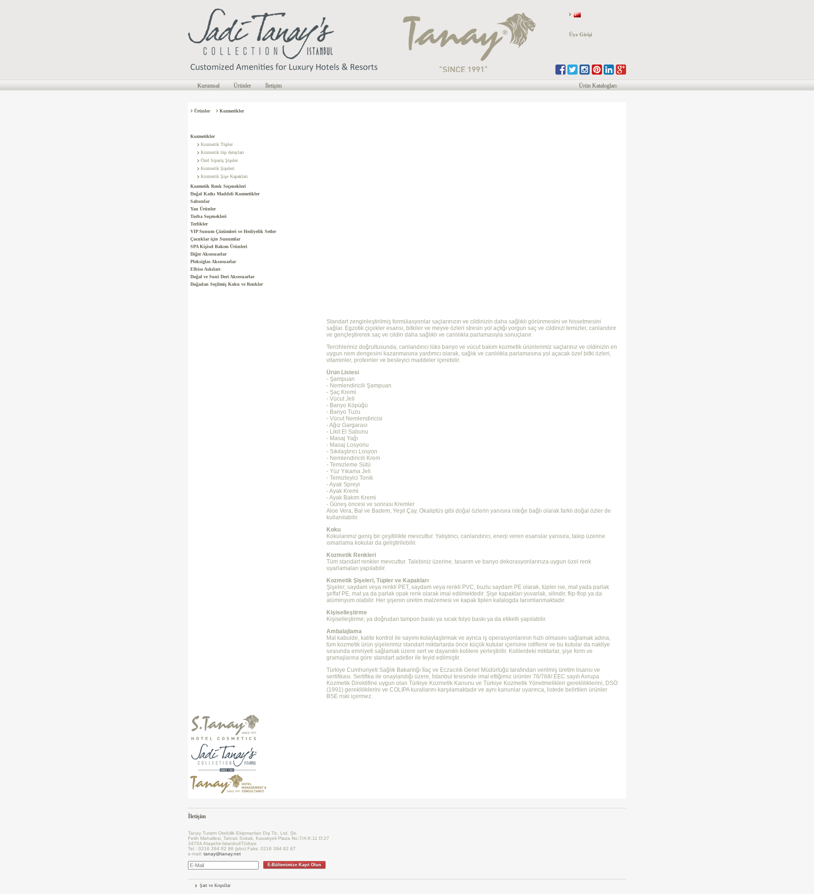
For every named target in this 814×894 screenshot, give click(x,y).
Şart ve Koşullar (215, 885)
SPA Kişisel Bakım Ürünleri (218, 246)
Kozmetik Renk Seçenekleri (218, 186)
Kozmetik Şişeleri (218, 168)
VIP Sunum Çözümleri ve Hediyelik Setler (233, 231)
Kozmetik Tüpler (217, 144)
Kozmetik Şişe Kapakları (224, 176)
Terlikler (199, 223)
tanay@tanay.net (222, 853)
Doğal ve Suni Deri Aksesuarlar (222, 276)
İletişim (273, 85)
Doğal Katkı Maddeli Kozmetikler (225, 193)
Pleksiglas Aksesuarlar (213, 261)
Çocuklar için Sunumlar (215, 239)
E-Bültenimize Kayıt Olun (294, 864)
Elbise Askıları (205, 269)
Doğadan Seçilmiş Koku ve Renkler (226, 284)
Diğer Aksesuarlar (208, 254)
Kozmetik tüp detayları (222, 152)
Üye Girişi (580, 34)
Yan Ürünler (203, 208)
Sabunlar (200, 201)
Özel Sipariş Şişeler (219, 160)
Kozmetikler (202, 136)
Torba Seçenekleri (208, 216)
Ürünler (242, 85)
